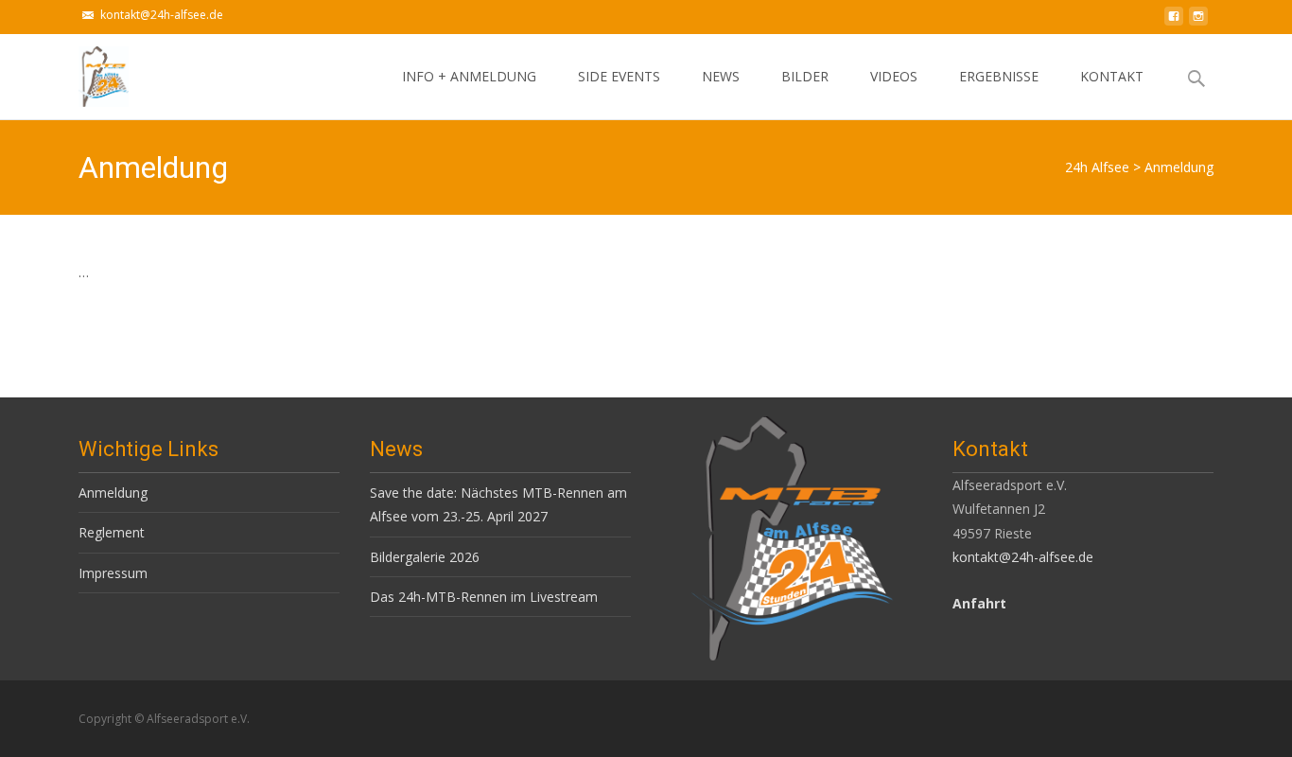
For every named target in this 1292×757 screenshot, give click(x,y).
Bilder (805, 76)
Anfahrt (979, 603)
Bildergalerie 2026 (425, 557)
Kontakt (1112, 76)
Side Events (619, 76)
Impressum (113, 573)
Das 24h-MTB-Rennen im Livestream (484, 597)
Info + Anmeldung (469, 76)
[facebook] (1173, 21)
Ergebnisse (999, 76)
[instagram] (1198, 21)
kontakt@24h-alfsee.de (161, 15)
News (721, 76)
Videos (893, 76)
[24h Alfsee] (88, 72)
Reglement (112, 532)
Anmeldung (113, 493)
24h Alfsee (1097, 167)
